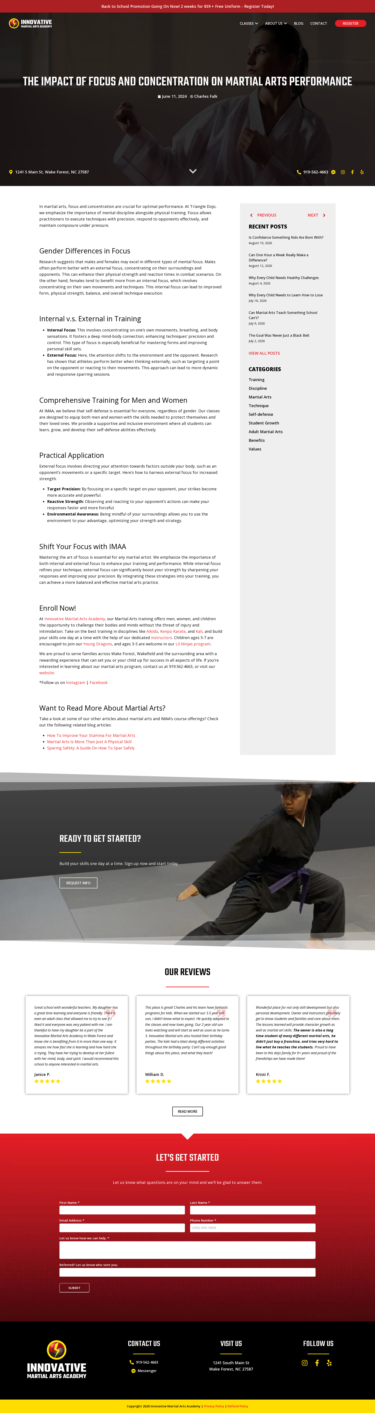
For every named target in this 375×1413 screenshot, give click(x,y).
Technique (259, 405)
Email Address (71, 1220)
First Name (69, 1203)
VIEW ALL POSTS (264, 353)
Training (257, 379)
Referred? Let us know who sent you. (88, 1265)
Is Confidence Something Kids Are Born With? (286, 237)
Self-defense (261, 414)
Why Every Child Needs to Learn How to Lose (286, 295)
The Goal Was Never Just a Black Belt (279, 335)
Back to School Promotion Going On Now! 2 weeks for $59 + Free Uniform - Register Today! (187, 6)
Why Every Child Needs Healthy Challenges (284, 277)
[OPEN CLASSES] (256, 23)
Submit (74, 1288)
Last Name (200, 1203)
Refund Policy (238, 1406)
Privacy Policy (214, 1406)
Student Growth (264, 423)
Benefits (257, 440)
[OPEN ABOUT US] (285, 23)
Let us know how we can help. (84, 1238)
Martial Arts (260, 397)
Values (255, 449)
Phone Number (203, 1220)
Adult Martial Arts (266, 431)
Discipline (258, 388)
